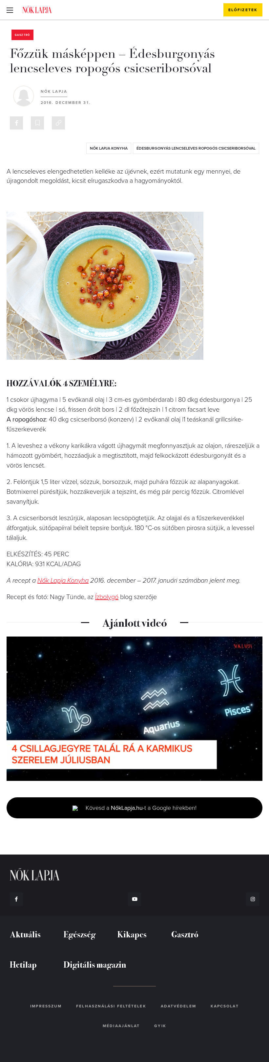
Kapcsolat (225, 1006)
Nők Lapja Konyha (63, 581)
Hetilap (23, 964)
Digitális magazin (95, 964)
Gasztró (22, 35)
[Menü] (10, 10)
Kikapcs (132, 934)
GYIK (160, 1026)
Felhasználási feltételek (111, 1006)
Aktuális (25, 934)
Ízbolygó (106, 597)
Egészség (79, 934)
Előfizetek (243, 10)
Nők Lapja (37, 9)
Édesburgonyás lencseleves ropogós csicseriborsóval (196, 148)
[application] (134, 709)
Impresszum (46, 1006)
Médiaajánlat (121, 1026)
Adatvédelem (178, 1006)
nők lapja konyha (109, 148)
